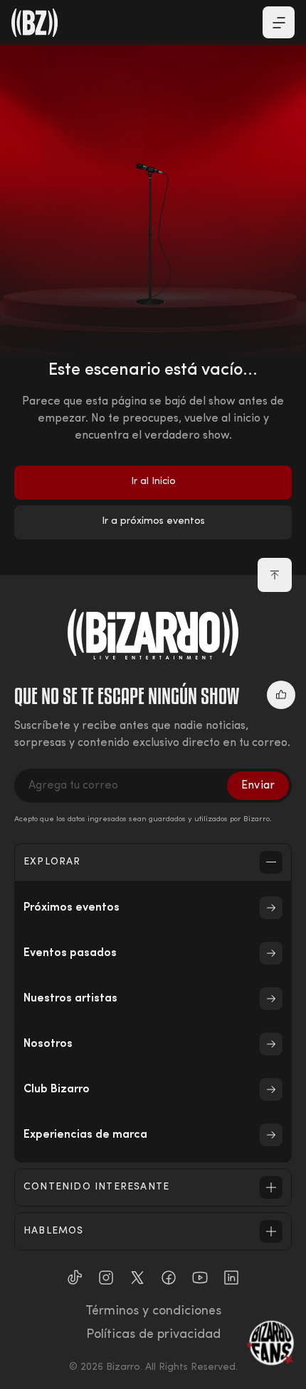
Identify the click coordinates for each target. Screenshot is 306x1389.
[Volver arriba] (275, 575)
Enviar (258, 785)
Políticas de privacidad (153, 1335)
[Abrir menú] (279, 22)
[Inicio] (34, 23)
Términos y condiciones (153, 1311)
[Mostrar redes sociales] (281, 695)
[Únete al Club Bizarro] (270, 1343)
